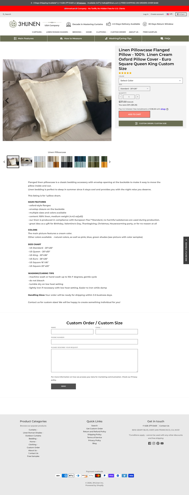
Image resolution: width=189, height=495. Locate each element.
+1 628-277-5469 (66, 3)
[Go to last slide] (8, 100)
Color (121, 76)
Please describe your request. (64, 347)
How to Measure (73, 38)
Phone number (57, 337)
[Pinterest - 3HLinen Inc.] (157, 443)
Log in (146, 14)
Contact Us (164, 426)
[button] (125, 73)
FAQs (167, 38)
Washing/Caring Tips (120, 38)
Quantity (123, 93)
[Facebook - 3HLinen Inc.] (149, 443)
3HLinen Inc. (98, 483)
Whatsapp (81, 3)
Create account (157, 14)
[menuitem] (13, 162)
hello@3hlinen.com (110, 3)
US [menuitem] (171, 14)
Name (53, 327)
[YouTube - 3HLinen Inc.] (162, 443)
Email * (98, 327)
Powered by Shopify (94, 485)
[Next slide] (107, 100)
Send (63, 386)
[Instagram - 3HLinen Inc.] (153, 443)
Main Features (26, 38)
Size (120, 84)
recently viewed (186, 251)
